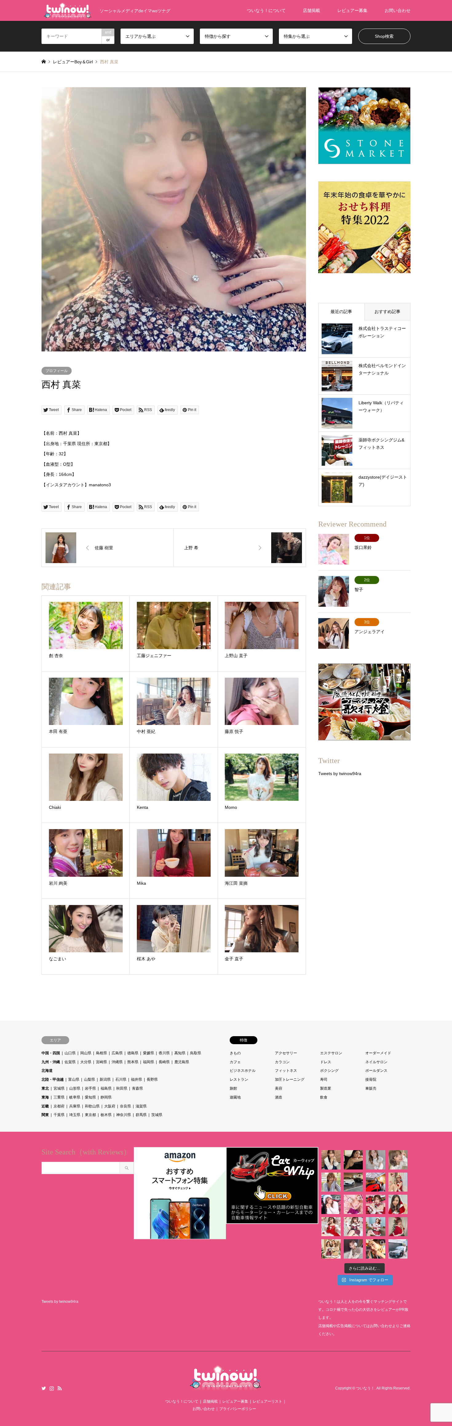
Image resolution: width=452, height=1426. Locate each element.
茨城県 (156, 1115)
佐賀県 (70, 1062)
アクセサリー (286, 1053)
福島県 (106, 1088)
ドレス (325, 1062)
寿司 (323, 1079)
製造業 (325, 1088)
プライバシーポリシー (237, 1409)
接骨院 (370, 1079)
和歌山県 (92, 1106)
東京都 (90, 1115)
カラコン (282, 1062)
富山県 (73, 1079)
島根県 (101, 1053)
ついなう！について (266, 10)
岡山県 (85, 1053)
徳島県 (132, 1053)
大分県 (85, 1062)
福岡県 (148, 1062)
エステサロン (331, 1053)
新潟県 (105, 1079)
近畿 (45, 1106)
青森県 (137, 1088)
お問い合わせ (397, 10)
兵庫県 (74, 1106)
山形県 (74, 1088)
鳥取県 (195, 1053)
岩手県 (90, 1088)
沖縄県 (117, 1062)
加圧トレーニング (289, 1079)
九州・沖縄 (51, 1062)
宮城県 (59, 1088)
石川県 (120, 1079)
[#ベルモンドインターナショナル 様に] (353, 1182)
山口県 (70, 1053)
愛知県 (90, 1097)
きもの (235, 1053)
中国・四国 (51, 1053)
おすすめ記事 (387, 311)
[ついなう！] (226, 1387)
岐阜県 (74, 1097)
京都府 (59, 1106)
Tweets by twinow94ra (339, 773)
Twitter (44, 1388)
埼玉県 (74, 1115)
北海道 (47, 1070)
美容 (278, 1088)
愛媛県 (148, 1053)
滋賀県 (141, 1106)
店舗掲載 (311, 10)
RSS (59, 1388)
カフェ (235, 1062)
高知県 (179, 1053)
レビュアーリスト (267, 1401)
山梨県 (89, 1079)
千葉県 (59, 1115)
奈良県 (125, 1106)
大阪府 (109, 1106)
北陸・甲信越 (53, 1079)
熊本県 (132, 1062)
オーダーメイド (378, 1053)
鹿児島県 (181, 1062)
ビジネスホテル (243, 1070)
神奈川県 (123, 1115)
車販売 (370, 1088)
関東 (45, 1115)
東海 (45, 1097)
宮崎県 (101, 1062)
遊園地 (235, 1097)
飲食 (323, 1097)
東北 (45, 1088)
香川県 (164, 1053)
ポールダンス (376, 1070)
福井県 (136, 1079)
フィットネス (286, 1070)
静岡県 (106, 1097)
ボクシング (329, 1070)
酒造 (278, 1097)
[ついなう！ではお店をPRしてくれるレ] (375, 1182)
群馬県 (141, 1115)
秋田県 (121, 1088)
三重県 (59, 1097)
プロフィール (57, 371)
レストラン (239, 1079)
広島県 (117, 1053)
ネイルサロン (376, 1062)
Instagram (52, 1388)
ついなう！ (365, 1388)
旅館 (233, 1088)
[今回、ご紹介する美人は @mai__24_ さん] (331, 1159)
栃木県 (106, 1115)
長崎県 (164, 1062)
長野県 (152, 1079)
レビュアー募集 (352, 10)
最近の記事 (341, 311)
